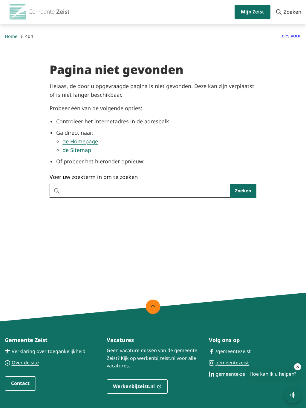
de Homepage (80, 141)
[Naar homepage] (39, 12)
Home (11, 36)
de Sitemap (76, 150)
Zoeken (243, 191)
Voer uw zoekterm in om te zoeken (94, 176)
